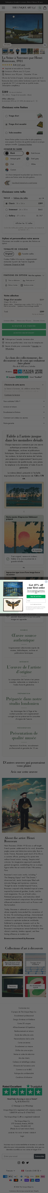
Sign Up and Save (36, 596)
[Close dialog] (46, 581)
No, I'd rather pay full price (36, 604)
